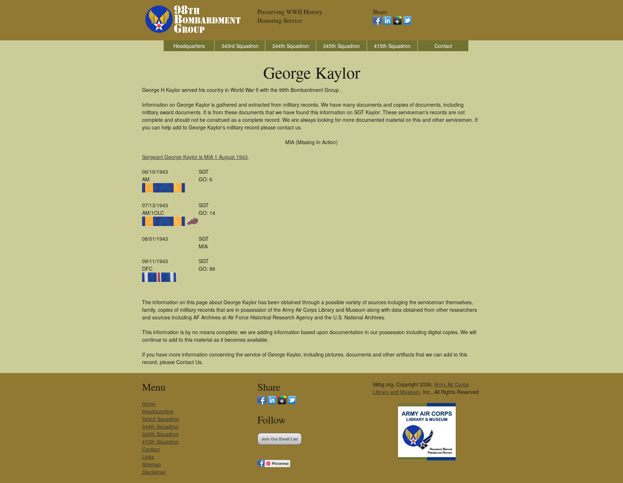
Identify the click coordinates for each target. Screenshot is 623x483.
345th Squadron (341, 45)
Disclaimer (154, 471)
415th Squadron (392, 45)
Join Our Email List (279, 439)
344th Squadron (290, 45)
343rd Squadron (240, 45)
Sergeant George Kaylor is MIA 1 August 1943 (195, 156)
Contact (443, 45)
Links (148, 456)
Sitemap (151, 464)
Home (149, 403)
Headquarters (189, 45)
